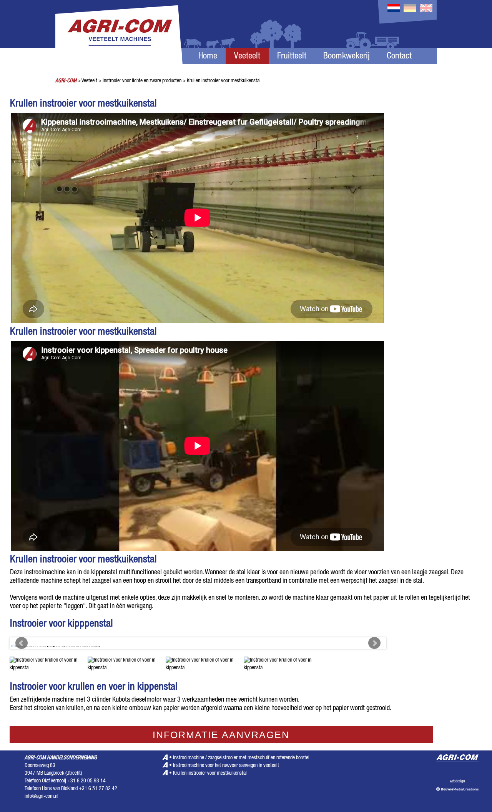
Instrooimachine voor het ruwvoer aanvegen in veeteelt (226, 766)
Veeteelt (247, 56)
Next (374, 643)
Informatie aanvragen (221, 734)
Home (207, 56)
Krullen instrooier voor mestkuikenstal (210, 773)
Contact (399, 56)
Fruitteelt (291, 56)
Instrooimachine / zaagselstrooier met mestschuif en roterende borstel (241, 758)
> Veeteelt (87, 81)
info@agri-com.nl (41, 796)
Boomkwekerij (346, 56)
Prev (21, 643)
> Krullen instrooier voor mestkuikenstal (222, 81)
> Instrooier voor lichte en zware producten (139, 81)
